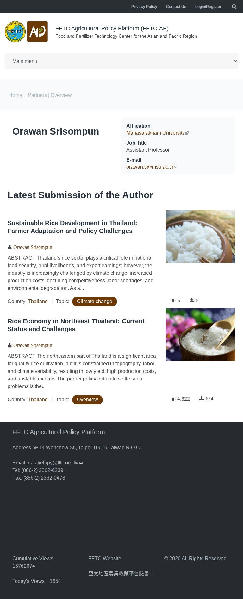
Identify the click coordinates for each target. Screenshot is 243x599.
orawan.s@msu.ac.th (151, 167)
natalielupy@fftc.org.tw (55, 462)
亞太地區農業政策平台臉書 (120, 573)
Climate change (94, 301)
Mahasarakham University (157, 132)
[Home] (27, 32)
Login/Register (208, 6)
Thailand (38, 301)
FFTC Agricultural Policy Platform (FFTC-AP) (112, 28)
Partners (37, 95)
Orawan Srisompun (55, 131)
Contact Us (176, 6)
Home (15, 95)
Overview (87, 399)
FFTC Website (104, 558)
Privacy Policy (144, 6)
